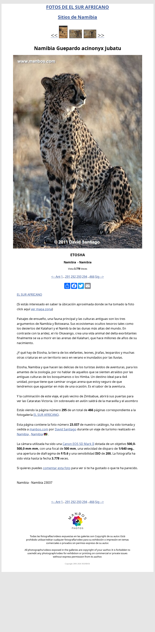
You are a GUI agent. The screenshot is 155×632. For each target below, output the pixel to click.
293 (78, 277)
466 (92, 277)
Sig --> (99, 277)
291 (67, 277)
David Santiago (65, 429)
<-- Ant (55, 277)
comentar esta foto (57, 468)
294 (84, 277)
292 (73, 277)
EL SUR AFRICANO (29, 294)
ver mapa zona (41, 309)
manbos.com (38, 429)
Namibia (23, 434)
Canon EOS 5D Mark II (78, 444)
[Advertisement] (77, 603)
